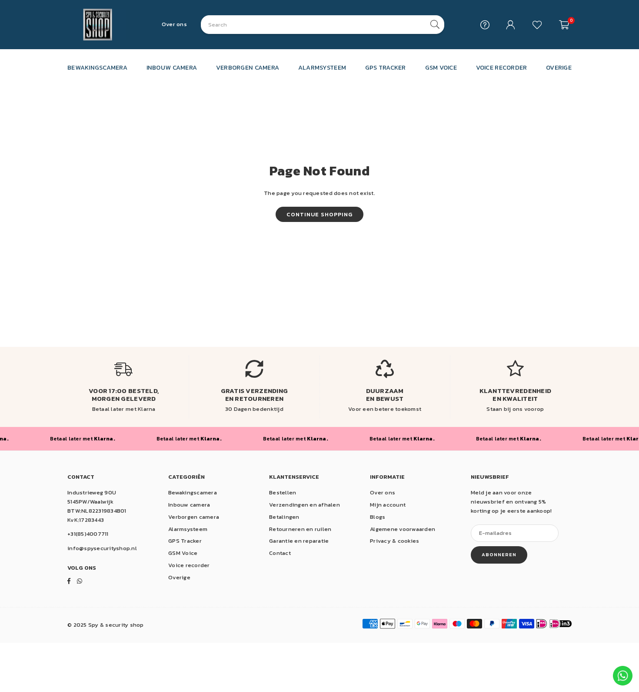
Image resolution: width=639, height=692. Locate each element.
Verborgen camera (193, 517)
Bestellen (282, 492)
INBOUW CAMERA (171, 67)
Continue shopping (319, 214)
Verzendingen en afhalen (304, 505)
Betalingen (284, 517)
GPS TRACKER (385, 67)
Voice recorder (189, 565)
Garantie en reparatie (299, 541)
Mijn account (388, 505)
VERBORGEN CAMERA (247, 67)
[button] (564, 25)
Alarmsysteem (187, 529)
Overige (179, 577)
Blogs (377, 517)
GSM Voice (182, 553)
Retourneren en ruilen (300, 529)
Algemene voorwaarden (402, 529)
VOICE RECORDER (501, 67)
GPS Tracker (185, 541)
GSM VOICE (441, 67)
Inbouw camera (189, 505)
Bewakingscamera (192, 492)
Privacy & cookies (394, 541)
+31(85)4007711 (88, 534)
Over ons (174, 24)
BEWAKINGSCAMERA (97, 67)
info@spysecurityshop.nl (102, 548)
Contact (280, 553)
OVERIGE (559, 67)
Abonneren (499, 554)
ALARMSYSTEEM (322, 67)
